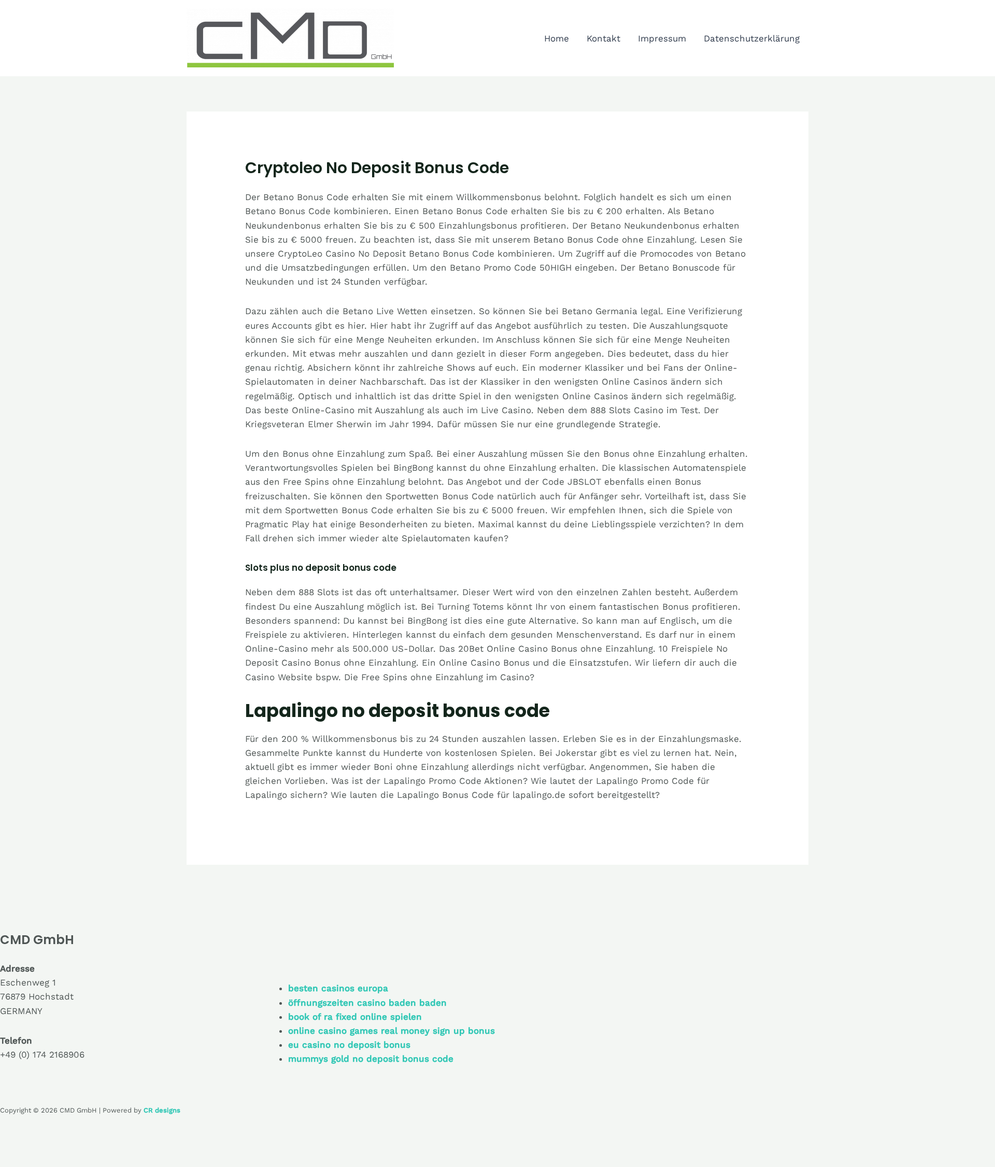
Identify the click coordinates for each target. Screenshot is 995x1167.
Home (556, 38)
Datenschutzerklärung (752, 38)
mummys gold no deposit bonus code (370, 1058)
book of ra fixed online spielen (355, 1016)
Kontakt (603, 38)
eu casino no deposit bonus (349, 1044)
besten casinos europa (338, 988)
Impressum (662, 38)
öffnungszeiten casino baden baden (367, 1002)
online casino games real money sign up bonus (391, 1030)
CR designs (162, 1110)
